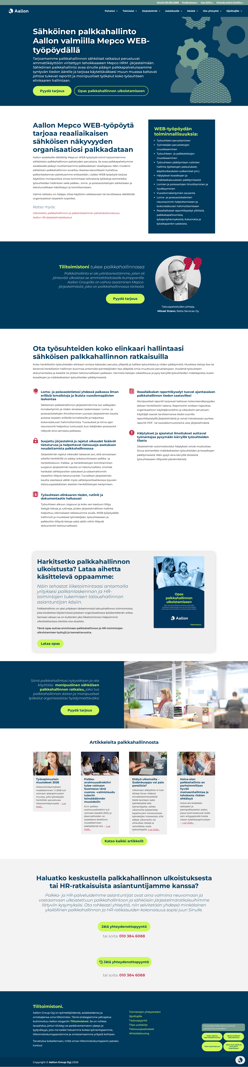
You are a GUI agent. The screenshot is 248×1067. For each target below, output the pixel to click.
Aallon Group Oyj (60, 1062)
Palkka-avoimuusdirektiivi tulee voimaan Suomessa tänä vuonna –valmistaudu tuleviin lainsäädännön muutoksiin (99, 790)
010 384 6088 (132, 936)
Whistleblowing (139, 1033)
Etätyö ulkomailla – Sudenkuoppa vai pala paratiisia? (148, 782)
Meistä (191, 11)
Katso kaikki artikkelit (124, 841)
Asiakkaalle (172, 11)
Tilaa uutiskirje (138, 1024)
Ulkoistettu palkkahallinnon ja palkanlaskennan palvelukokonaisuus (76, 213)
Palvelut (110, 11)
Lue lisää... (154, 829)
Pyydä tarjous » (190, 3)
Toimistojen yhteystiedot (145, 1011)
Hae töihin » (207, 3)
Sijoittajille (232, 11)
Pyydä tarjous (52, 91)
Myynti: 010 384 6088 (168, 3)
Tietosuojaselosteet (141, 1029)
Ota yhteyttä (211, 11)
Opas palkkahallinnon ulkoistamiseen (111, 91)
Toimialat (128, 11)
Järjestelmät (149, 11)
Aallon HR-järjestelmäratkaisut (52, 217)
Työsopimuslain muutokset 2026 (47, 781)
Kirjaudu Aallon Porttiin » (229, 3)
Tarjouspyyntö (138, 1020)
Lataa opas (50, 644)
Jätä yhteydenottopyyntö (124, 927)
